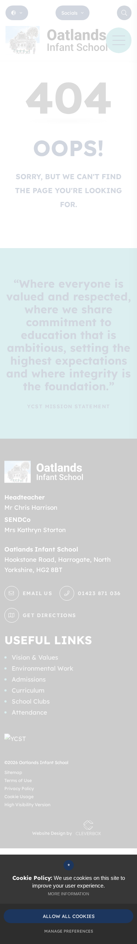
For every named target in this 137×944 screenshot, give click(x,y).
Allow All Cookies (69, 916)
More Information (68, 894)
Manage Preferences (68, 931)
